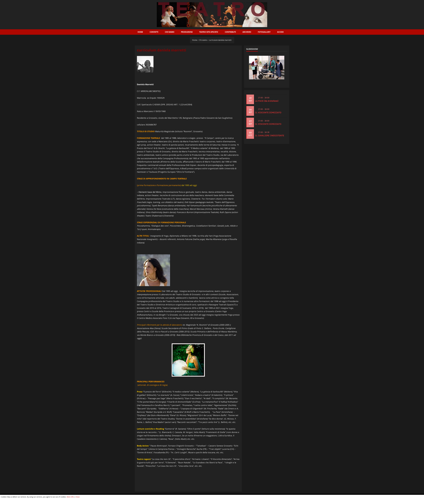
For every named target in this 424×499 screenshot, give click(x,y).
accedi (280, 32)
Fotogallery (264, 32)
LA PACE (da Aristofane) (266, 101)
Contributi (230, 32)
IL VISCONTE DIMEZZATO (268, 112)
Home (140, 32)
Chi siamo (169, 32)
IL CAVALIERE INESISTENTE (269, 135)
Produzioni (187, 32)
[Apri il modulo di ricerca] (287, 32)
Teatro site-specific (208, 32)
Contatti (154, 32)
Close (78, 497)
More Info (70, 497)
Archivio (246, 32)
